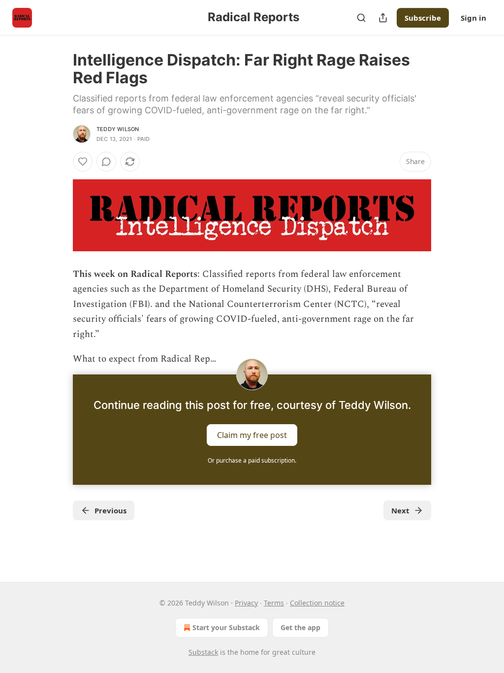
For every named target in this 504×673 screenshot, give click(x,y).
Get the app (300, 627)
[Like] (83, 161)
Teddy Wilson (117, 129)
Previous (110, 510)
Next (400, 510)
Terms (274, 602)
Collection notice (317, 602)
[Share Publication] (383, 18)
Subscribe (423, 18)
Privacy (246, 602)
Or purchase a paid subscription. (252, 460)
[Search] (361, 18)
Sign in (473, 18)
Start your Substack (226, 627)
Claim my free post (252, 435)
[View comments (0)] (106, 161)
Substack (203, 652)
